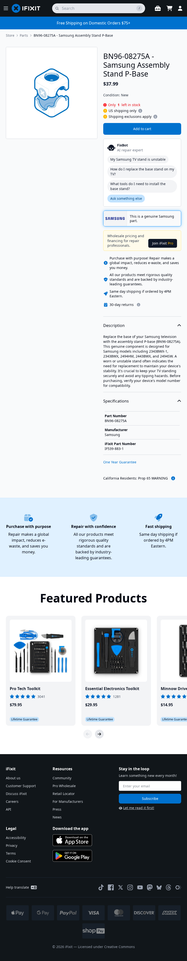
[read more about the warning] (173, 478)
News (57, 817)
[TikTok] (101, 887)
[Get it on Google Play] (72, 856)
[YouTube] (140, 887)
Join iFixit (162, 243)
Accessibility (16, 837)
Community (62, 778)
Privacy (11, 845)
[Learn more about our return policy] (138, 305)
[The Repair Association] (178, 887)
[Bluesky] (159, 887)
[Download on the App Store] (72, 840)
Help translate (17, 887)
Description (114, 325)
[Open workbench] (158, 8)
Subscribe (150, 798)
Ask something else (126, 198)
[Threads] (168, 887)
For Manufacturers (68, 801)
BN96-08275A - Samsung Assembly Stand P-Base (73, 35)
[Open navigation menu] (6, 8)
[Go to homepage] (28, 8)
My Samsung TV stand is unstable (138, 159)
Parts (24, 35)
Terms (11, 853)
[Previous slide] (87, 734)
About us (13, 778)
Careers (12, 801)
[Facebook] (111, 887)
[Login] (180, 8)
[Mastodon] (150, 887)
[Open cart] (169, 8)
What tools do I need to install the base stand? (138, 186)
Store (10, 35)
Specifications (116, 401)
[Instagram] (130, 887)
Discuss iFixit (16, 793)
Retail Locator (64, 793)
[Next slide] (99, 734)
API (8, 809)
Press (57, 809)
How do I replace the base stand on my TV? (142, 171)
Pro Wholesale (64, 785)
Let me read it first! (138, 807)
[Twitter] (120, 887)
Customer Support (21, 785)
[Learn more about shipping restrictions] (140, 111)
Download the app (70, 828)
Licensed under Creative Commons (106, 946)
